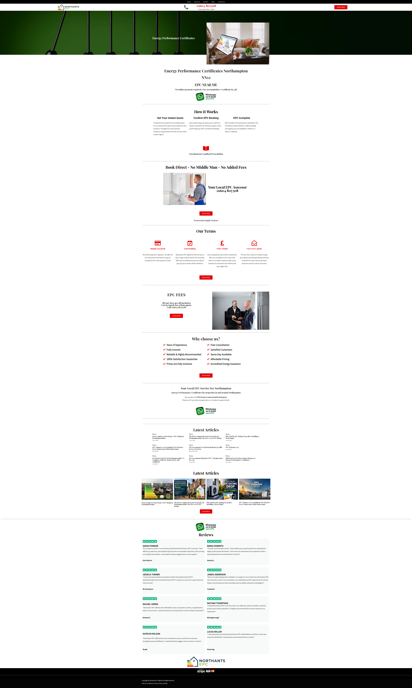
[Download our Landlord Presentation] (206, 148)
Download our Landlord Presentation (206, 154)
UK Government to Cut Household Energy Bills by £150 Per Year (205, 448)
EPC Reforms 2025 (232, 447)
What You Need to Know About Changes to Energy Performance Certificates (240, 459)
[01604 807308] (186, 7)
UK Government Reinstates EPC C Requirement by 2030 (206, 459)
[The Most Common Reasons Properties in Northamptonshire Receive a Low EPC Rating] (190, 489)
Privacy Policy (158, 683)
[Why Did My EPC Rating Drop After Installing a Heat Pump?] (222, 489)
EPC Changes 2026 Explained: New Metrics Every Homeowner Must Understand (167, 448)
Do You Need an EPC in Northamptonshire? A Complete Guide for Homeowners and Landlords (168, 460)
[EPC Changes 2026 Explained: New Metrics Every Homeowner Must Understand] (254, 489)
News (154, 434)
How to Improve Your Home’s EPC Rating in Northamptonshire (168, 437)
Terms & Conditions (147, 683)
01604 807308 (206, 6)
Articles (165, 683)
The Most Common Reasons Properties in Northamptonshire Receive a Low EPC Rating (205, 437)
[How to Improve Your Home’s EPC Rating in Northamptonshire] (157, 489)
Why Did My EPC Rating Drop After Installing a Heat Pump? (242, 437)
